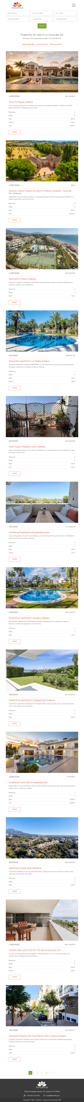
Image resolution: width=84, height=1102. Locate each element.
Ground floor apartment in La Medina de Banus (29, 361)
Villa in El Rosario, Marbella (21, 102)
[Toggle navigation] (74, 5)
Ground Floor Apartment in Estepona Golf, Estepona (32, 700)
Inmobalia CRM (56, 1100)
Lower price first (42, 44)
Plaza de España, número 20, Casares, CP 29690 (42, 1091)
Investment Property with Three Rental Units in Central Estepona (37, 1036)
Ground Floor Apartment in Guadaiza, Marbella (29, 618)
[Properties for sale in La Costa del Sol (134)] (53, 1073)
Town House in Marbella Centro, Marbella (27, 446)
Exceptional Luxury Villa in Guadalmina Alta (28, 782)
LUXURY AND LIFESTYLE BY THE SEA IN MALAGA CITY (35, 950)
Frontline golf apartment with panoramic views (29, 532)
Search (42, 26)
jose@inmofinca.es (53, 1095)
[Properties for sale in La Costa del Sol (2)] (50, 1073)
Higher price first (56, 44)
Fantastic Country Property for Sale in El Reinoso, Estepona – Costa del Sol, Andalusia (40, 192)
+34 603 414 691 (33, 1095)
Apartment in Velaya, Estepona (22, 279)
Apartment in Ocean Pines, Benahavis (25, 868)
